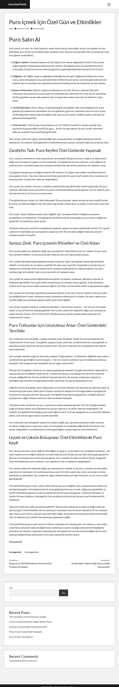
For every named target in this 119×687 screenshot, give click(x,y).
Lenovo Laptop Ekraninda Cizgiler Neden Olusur (30, 621)
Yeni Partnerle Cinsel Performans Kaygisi (27, 617)
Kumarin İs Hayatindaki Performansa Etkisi (28, 627)
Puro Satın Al (15, 541)
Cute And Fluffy (17, 4)
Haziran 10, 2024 (23, 28)
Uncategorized (31, 552)
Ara (10, 587)
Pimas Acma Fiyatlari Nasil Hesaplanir (25, 632)
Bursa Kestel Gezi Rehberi (21, 637)
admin (11, 29)
